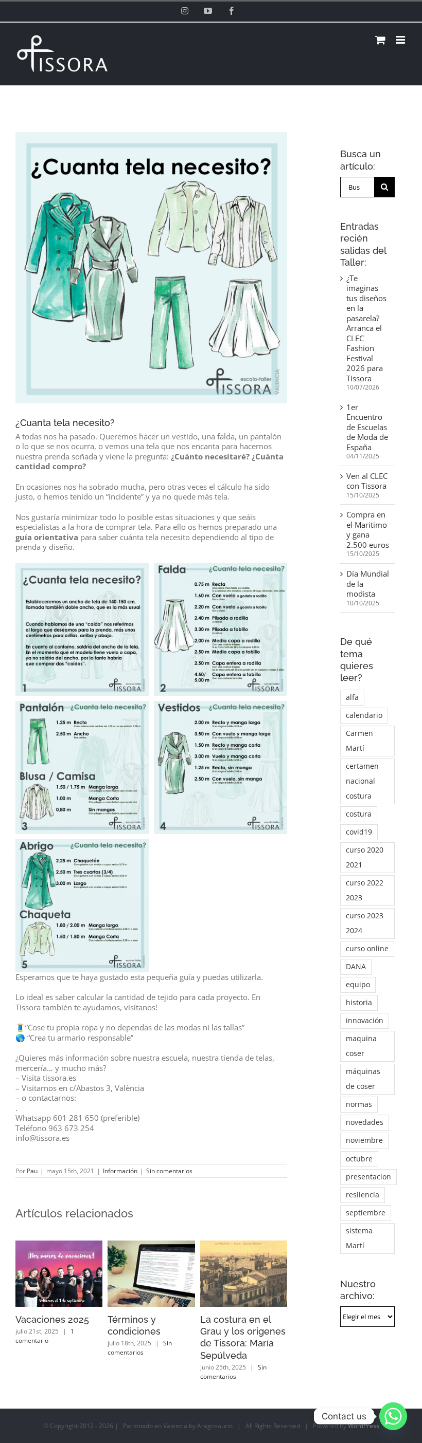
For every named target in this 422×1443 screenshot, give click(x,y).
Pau (32, 1171)
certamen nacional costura (362, 781)
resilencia (362, 1194)
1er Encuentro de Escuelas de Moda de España (367, 427)
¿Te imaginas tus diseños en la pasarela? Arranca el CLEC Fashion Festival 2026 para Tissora (366, 328)
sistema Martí (359, 1238)
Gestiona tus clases (150, 1319)
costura (359, 814)
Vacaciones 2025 (237, 1319)
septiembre (365, 1212)
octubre (359, 1158)
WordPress (363, 1401)
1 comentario (229, 1336)
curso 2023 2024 (364, 923)
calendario (364, 715)
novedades (364, 1122)
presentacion (368, 1176)
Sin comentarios (169, 1171)
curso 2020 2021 (364, 857)
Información (120, 1171)
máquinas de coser (363, 1079)
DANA (356, 966)
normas (359, 1104)
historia (359, 1002)
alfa (352, 697)
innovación (364, 1020)
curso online (367, 948)
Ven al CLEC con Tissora (367, 481)
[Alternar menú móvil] (401, 39)
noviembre (364, 1140)
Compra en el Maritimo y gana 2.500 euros (367, 529)
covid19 (359, 832)
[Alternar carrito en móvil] (380, 39)
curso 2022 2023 (364, 890)
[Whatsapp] (393, 1416)
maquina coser (361, 1046)
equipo (358, 984)
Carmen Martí (359, 741)
